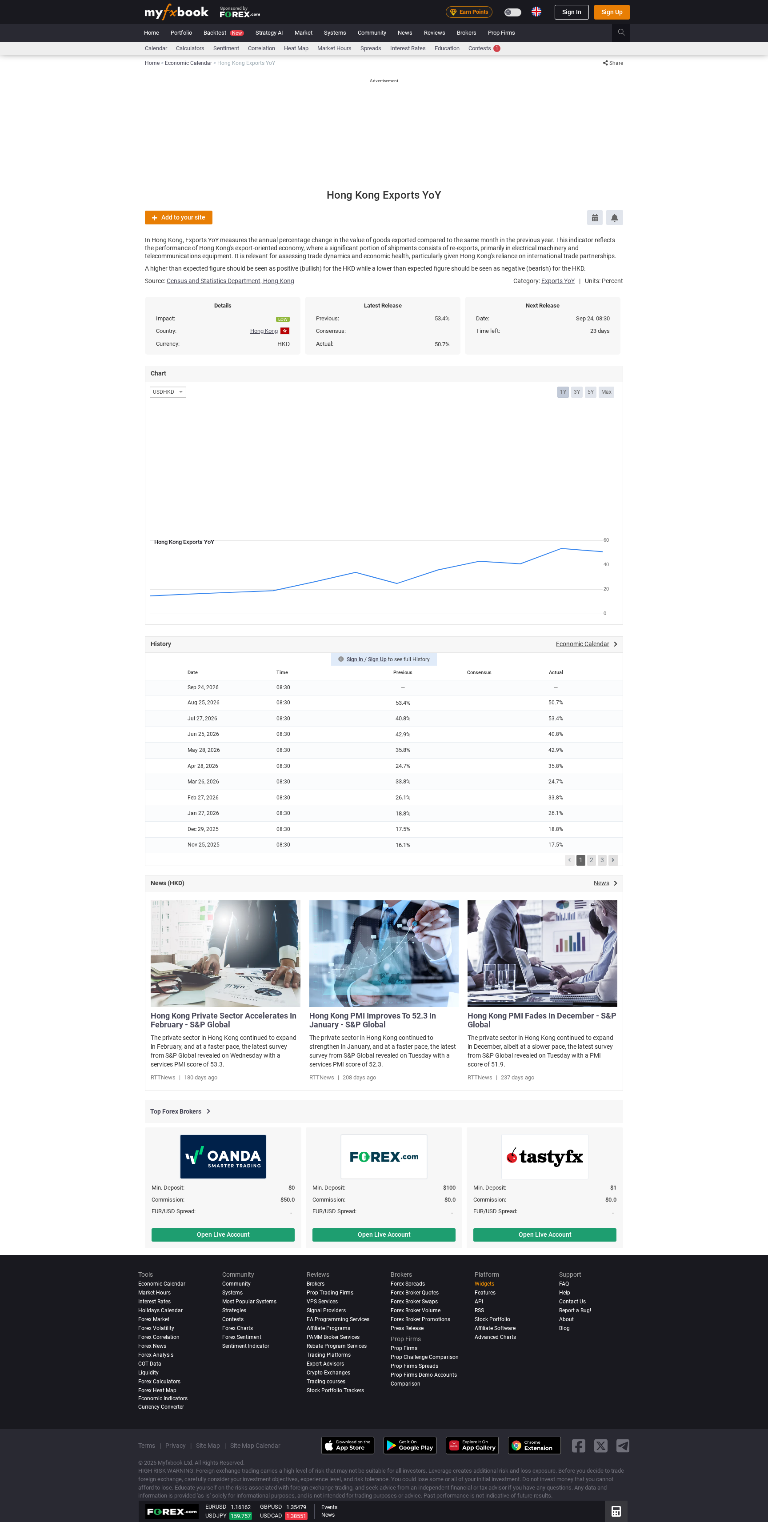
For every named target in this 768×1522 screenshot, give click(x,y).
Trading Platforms (329, 1355)
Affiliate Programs (328, 1328)
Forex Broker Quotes (415, 1293)
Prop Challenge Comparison (425, 1357)
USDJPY (216, 1515)
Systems (335, 32)
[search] (626, 33)
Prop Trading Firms (330, 1293)
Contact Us (572, 1301)
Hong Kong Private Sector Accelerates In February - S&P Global (223, 1020)
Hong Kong (264, 331)
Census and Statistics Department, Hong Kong (230, 280)
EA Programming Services (338, 1319)
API (479, 1301)
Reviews (434, 32)
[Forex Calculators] (616, 1511)
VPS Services (322, 1301)
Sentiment (226, 48)
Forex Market (153, 1319)
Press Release (407, 1328)
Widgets (484, 1284)
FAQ (564, 1284)
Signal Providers (326, 1310)
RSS (479, 1310)
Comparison (405, 1383)
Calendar (156, 48)
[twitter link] (601, 1445)
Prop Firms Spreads (414, 1365)
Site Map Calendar (255, 1445)
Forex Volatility (156, 1328)
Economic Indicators (163, 1398)
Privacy (175, 1445)
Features (485, 1293)
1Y (563, 392)
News (405, 32)
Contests (483, 48)
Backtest (223, 32)
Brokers (466, 32)
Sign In (571, 12)
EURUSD (216, 1506)
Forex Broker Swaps (414, 1301)
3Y (577, 392)
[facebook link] (578, 1445)
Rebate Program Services (337, 1346)
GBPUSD (271, 1506)
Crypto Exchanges (328, 1372)
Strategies (234, 1310)
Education (447, 48)
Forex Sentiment (241, 1337)
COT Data (149, 1363)
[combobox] (168, 392)
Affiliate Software (495, 1328)
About (566, 1319)
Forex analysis (155, 1355)
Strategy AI (269, 32)
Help (564, 1293)
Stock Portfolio (492, 1319)
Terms (146, 1445)
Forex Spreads (408, 1284)
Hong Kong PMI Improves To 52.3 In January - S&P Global (372, 1020)
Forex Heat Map (157, 1390)
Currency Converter (161, 1407)
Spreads (370, 48)
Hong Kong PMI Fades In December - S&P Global (542, 1020)
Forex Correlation (159, 1337)
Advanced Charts (495, 1337)
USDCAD (271, 1515)
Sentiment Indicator (245, 1346)
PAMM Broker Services (333, 1337)
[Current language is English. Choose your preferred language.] (536, 11)
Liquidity (148, 1372)
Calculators (190, 48)
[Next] (613, 860)
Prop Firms (501, 32)
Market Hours (334, 48)
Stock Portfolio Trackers (335, 1390)
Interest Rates (408, 48)
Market (303, 32)
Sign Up (612, 12)
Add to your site (183, 217)
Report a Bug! (575, 1310)
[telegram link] (623, 1445)
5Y (591, 392)
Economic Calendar (161, 1284)
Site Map (208, 1445)
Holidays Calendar (160, 1310)
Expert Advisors (325, 1363)
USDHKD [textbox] (163, 392)
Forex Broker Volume (415, 1310)
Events (329, 1507)
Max (606, 392)
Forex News (152, 1346)
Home (151, 32)
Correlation (261, 48)
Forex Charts (237, 1328)
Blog (564, 1328)
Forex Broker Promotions (420, 1319)
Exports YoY (558, 280)
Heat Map (296, 48)
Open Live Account (223, 1234)
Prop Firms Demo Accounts (424, 1374)
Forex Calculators (159, 1381)
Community (372, 32)
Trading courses (326, 1381)
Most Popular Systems (249, 1301)
